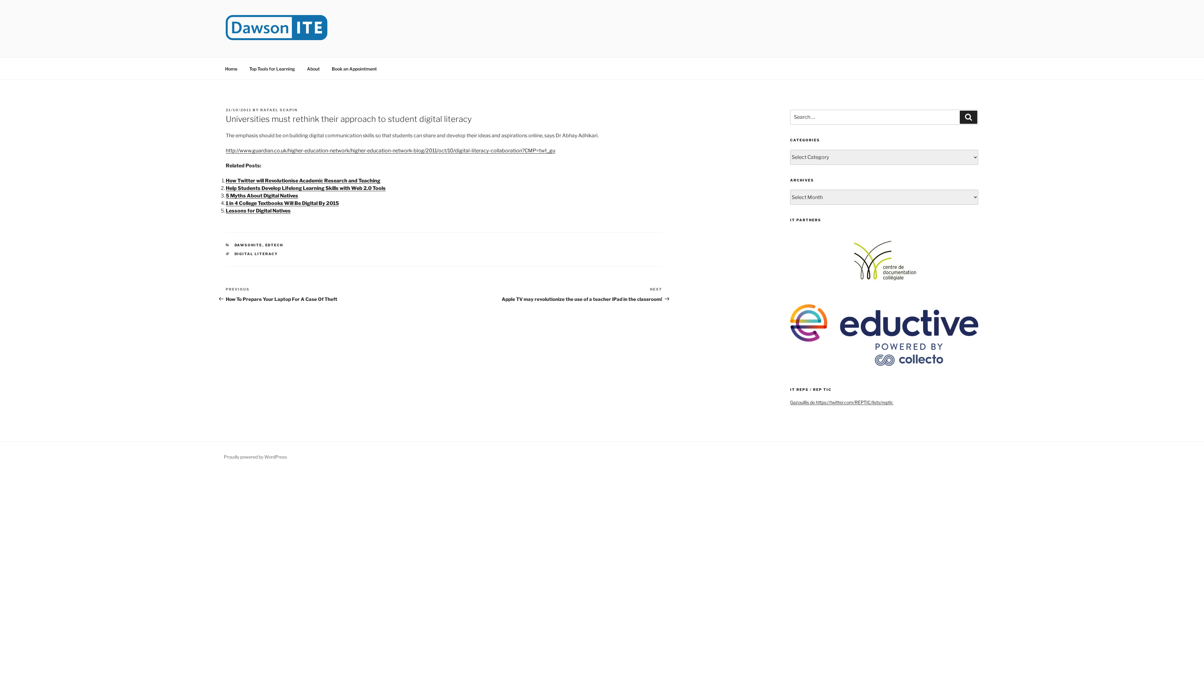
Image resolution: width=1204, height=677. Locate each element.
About (313, 68)
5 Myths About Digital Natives (262, 196)
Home (231, 68)
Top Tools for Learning (272, 68)
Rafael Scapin (279, 110)
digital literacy (256, 254)
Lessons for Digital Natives (258, 211)
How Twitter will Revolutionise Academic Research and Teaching (303, 181)
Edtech (274, 245)
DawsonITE (248, 245)
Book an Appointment (354, 68)
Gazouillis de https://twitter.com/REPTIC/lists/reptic (841, 402)
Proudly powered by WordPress (255, 456)
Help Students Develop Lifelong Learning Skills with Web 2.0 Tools (306, 188)
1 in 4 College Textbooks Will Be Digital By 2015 (282, 203)
